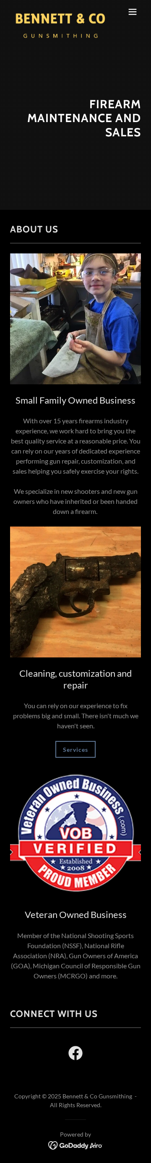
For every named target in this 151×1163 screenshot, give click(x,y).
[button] (132, 11)
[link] (55, 11)
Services (75, 749)
